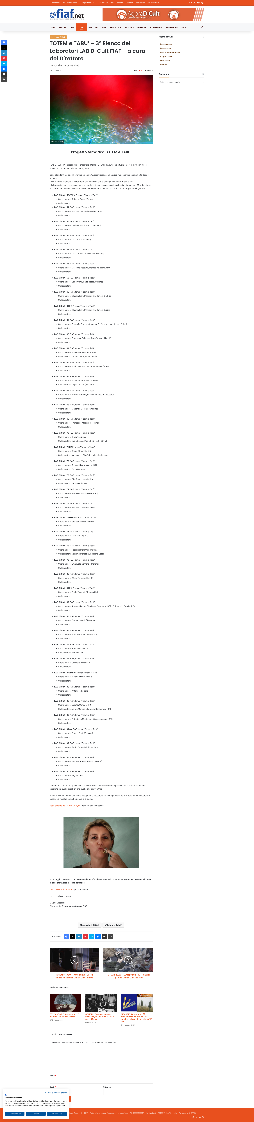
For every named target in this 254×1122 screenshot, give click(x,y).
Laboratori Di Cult (58, 37)
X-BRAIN (192, 1113)
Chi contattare (153, 3)
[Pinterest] (85, 936)
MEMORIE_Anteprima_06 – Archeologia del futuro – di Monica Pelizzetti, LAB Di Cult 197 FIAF (137, 1018)
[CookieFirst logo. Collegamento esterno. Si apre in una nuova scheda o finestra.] (6, 1095)
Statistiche (172, 27)
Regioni (128, 27)
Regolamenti (87, 3)
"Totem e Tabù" (114, 925)
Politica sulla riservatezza (56, 1093)
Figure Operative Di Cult (170, 52)
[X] (72, 936)
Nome (53, 1076)
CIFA (72, 27)
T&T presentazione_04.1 (61, 889)
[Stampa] (110, 936)
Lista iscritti (165, 60)
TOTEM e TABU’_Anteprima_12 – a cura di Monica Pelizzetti (65, 1015)
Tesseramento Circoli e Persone (110, 3)
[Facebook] (66, 936)
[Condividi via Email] (104, 936)
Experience (156, 27)
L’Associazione (57, 3)
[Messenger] (98, 936)
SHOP (184, 27)
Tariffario (129, 3)
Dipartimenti (72, 3)
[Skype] (91, 936)
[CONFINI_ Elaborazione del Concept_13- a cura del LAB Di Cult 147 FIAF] (101, 1003)
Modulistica (140, 3)
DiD (90, 27)
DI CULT (81, 27)
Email (53, 1087)
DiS (96, 27)
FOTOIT (62, 27)
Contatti (163, 65)
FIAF (53, 27)
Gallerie (141, 27)
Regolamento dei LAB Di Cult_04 (65, 805)
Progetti (114, 27)
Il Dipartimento (166, 56)
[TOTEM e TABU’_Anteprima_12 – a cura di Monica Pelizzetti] (65, 1003)
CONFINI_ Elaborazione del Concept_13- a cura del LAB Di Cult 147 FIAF (99, 1017)
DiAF (104, 27)
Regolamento (165, 48)
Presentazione (166, 44)
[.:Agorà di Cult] (67, 14)
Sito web (107, 1087)
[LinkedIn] (79, 936)
